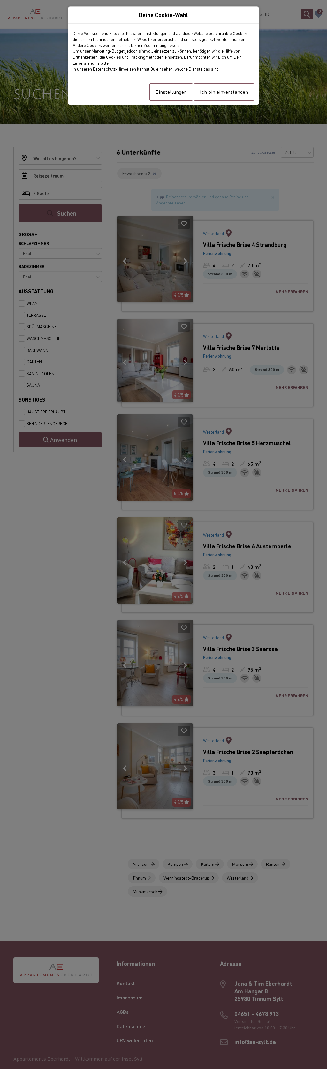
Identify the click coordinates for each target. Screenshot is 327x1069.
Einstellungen (171, 91)
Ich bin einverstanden (224, 91)
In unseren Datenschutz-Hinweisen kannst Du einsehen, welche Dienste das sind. (146, 68)
